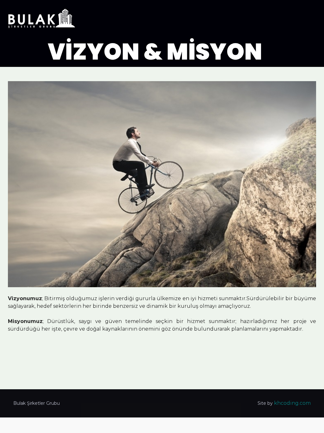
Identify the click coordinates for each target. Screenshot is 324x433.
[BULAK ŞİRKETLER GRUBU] (42, 19)
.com (305, 403)
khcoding (286, 403)
